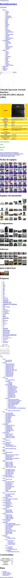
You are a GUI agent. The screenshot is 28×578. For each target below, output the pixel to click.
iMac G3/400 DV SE (12, 404)
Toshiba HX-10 (8, 514)
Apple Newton (11, 379)
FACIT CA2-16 (11, 544)
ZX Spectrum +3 (9, 484)
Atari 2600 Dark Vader (10, 415)
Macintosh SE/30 (12, 389)
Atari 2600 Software (6, 310)
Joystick (7, 49)
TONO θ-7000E (9, 533)
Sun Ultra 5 (7, 501)
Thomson (7, 35)
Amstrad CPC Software (10, 304)
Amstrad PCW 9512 (9, 366)
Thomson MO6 (8, 511)
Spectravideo (8, 30)
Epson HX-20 (8, 442)
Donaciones (5, 68)
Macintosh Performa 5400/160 (14, 400)
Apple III (10, 382)
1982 (4, 284)
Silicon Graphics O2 (9, 476)
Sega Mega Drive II (9, 473)
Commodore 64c (9, 428)
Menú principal (3, 7)
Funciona (6, 318)
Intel (6, 409)
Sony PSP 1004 (8, 496)
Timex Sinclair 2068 (9, 486)
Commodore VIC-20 (9, 425)
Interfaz (9, 152)
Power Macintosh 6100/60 (14, 401)
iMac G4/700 (11, 405)
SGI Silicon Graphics (7, 475)
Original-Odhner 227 (12, 549)
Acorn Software (5, 297)
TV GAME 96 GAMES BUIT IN (12, 524)
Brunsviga (7, 536)
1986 (4, 289)
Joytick (12, 152)
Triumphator (8, 550)
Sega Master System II (10, 470)
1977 (3, 281)
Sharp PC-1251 (8, 479)
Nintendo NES (8, 457)
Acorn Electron (8, 360)
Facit (6, 539)
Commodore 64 (8, 427)
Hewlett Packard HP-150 (10, 446)
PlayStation (7, 495)
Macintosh (5, 320)
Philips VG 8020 (9, 463)
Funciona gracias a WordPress (6, 577)
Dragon (7, 18)
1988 (3, 291)
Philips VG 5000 (9, 464)
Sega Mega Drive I (9, 471)
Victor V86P (8, 528)
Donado (4, 314)
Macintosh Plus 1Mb (12, 390)
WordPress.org (6, 575)
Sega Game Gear (9, 474)
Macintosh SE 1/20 (12, 388)
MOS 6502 (7, 381)
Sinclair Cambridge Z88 (10, 491)
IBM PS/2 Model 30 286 (10, 448)
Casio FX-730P (8, 527)
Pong (3, 325)
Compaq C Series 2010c (10, 530)
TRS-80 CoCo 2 (9, 503)
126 (12, 560)
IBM (6, 20)
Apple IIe (10, 383)
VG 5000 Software (6, 341)
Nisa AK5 (10, 546)
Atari (6, 14)
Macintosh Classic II (12, 392)
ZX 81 (6, 490)
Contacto (5, 69)
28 (12, 561)
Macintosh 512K (11, 386)
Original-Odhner (9, 547)
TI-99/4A (7, 507)
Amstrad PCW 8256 (9, 363)
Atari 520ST (8, 420)
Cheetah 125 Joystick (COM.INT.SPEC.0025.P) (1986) (9, 155)
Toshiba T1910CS (9, 518)
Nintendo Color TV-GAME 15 (12, 454)
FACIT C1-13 (11, 540)
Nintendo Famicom (9, 455)
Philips (6, 25)
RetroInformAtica (8, 4)
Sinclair (7, 29)
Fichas (4, 9)
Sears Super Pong (9, 413)
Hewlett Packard (6, 443)
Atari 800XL (8, 417)
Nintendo (7, 24)
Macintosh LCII (11, 394)
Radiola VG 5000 (9, 465)
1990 (4, 294)
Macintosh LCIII (11, 395)
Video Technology (9, 38)
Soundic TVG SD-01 (10, 436)
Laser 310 (7, 520)
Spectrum (7, 61)
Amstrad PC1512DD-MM (11, 370)
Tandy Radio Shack (7, 502)
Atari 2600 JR (8, 416)
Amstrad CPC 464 (9, 367)
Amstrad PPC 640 (9, 372)
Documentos (5, 66)
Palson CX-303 (8, 435)
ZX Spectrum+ (8, 485)
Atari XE (7, 422)
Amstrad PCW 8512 (9, 365)
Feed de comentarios (7, 573)
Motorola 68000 (8, 384)
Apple (6, 13)
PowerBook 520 (11, 397)
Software (5, 50)
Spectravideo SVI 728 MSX (11, 498)
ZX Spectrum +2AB (9, 481)
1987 (4, 290)
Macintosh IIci (11, 393)
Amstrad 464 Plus (9, 374)
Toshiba (7, 36)
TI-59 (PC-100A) (9, 506)
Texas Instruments (9, 34)
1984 (4, 286)
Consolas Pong (8, 17)
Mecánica (5, 535)
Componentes (6, 40)
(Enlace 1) (13, 139)
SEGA (6, 27)
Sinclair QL (7, 489)
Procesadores (8, 42)
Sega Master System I (10, 469)
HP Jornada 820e (9, 444)
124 (12, 558)
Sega (3, 326)
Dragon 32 (7, 440)
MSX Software (5, 323)
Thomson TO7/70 (9, 512)
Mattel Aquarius (8, 452)
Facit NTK (10, 541)
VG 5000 (4, 340)
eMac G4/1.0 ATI (12, 406)
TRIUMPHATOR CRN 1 (13, 551)
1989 (4, 292)
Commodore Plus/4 (9, 430)
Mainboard (7, 41)
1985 (1, 152)
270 (12, 563)
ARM (6, 378)
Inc (3, 319)
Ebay (4, 316)
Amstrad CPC (7, 302)
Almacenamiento (9, 46)
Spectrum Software (9, 335)
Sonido (6, 45)
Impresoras (7, 47)
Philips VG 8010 (9, 462)
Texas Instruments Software (7, 337)
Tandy (6, 33)
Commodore (8, 15)
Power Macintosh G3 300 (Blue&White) (17, 408)
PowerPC (7, 398)
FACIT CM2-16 (11, 543)
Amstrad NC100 (9, 376)
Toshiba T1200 (8, 516)
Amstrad (7, 12)
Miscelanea (7, 39)
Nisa (6, 545)
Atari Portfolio (8, 421)
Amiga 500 (7, 431)
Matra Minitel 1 (8, 532)
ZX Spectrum (8, 487)
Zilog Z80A (5, 342)
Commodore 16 (8, 426)
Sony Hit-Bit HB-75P (10, 493)
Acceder (4, 571)
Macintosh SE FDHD (13, 387)
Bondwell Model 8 (9, 525)
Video (6, 44)
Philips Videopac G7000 (10, 466)
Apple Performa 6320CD (13, 403)
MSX (6, 23)
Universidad (5, 338)
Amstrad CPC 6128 (9, 368)
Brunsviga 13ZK (11, 538)
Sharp (4, 478)
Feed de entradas (6, 572)
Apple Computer (6, 306)
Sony (6, 28)
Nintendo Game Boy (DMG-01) (12, 458)
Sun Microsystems (9, 31)
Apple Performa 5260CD (13, 399)
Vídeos (4, 67)
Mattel (6, 22)
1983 (4, 285)
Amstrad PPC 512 (9, 371)
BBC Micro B (8, 361)
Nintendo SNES (8, 459)
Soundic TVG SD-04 (10, 437)
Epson (6, 19)
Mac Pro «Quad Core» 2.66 (14, 410)
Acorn (6, 11)
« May (1, 356)
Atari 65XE (7, 419)
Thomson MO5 (8, 509)
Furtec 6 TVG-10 (9, 433)
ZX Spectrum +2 (9, 482)
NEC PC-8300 (8, 529)
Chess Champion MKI (10, 523)
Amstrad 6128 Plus (9, 373)
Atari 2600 (5, 309)
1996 (3, 295)
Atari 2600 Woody (9, 414)
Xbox (6, 534)
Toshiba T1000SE (9, 517)
